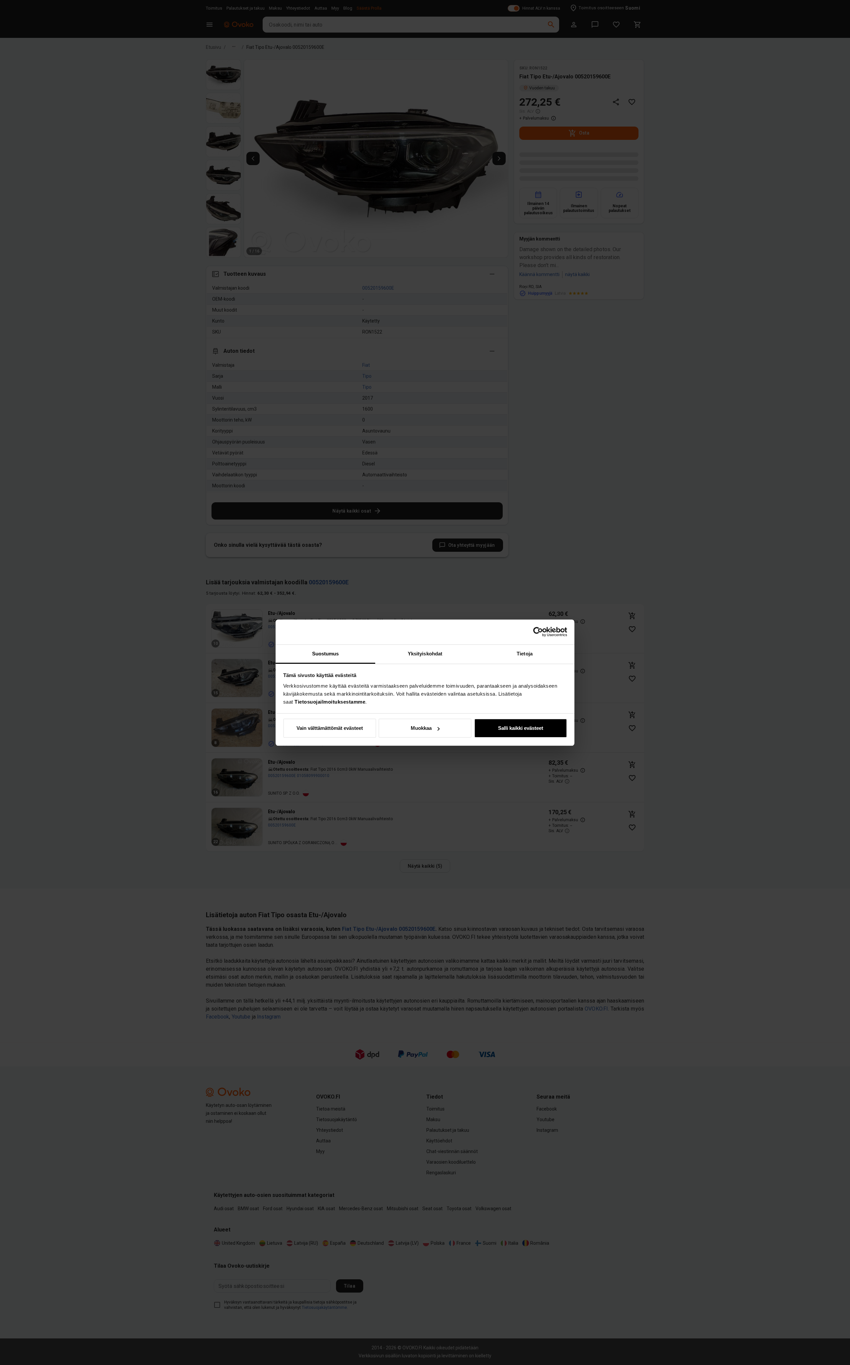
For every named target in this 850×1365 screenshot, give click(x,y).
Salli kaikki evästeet (520, 728)
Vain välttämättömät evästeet (330, 728)
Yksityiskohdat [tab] (425, 653)
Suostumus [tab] (325, 653)
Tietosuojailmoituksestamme (330, 702)
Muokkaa (421, 728)
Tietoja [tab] (525, 653)
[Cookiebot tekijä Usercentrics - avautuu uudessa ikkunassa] (538, 632)
